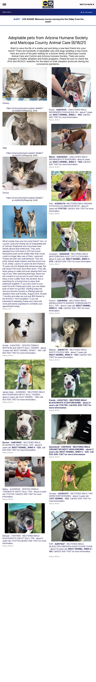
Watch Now (86, 4)
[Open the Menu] (4, 4)
